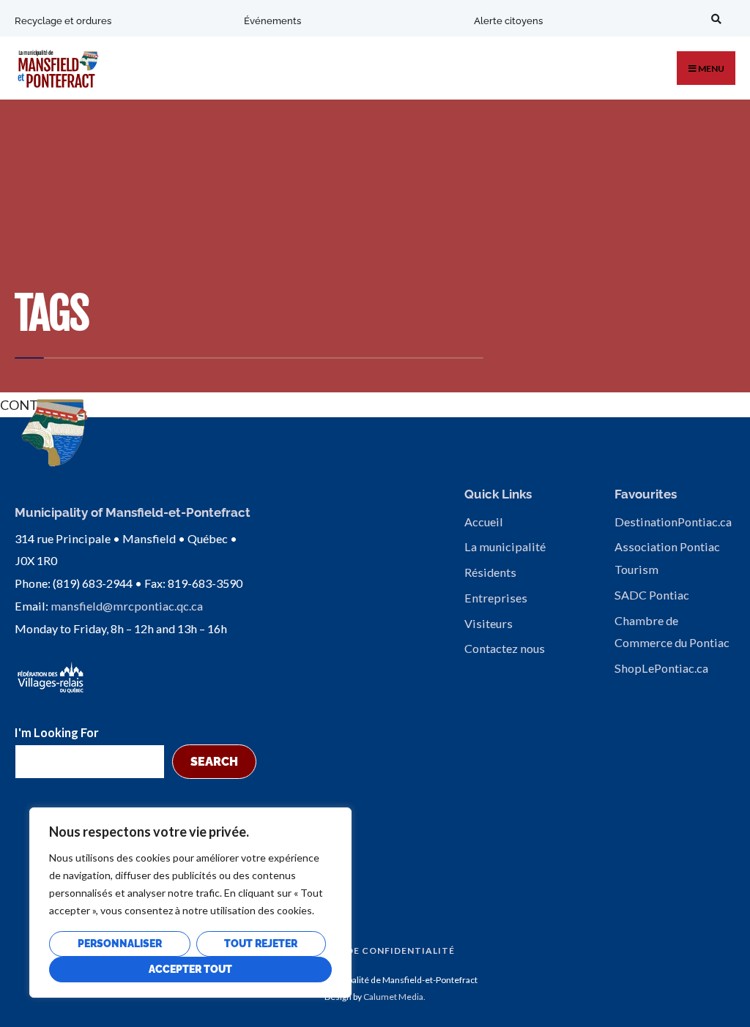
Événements (272, 20)
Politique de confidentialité (372, 950)
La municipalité (505, 546)
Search (214, 762)
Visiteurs (488, 623)
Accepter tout (190, 969)
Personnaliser (120, 943)
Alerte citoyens (508, 20)
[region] (190, 902)
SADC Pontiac (652, 595)
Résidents (490, 572)
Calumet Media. (394, 996)
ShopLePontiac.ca (661, 668)
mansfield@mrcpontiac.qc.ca (127, 606)
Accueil (483, 522)
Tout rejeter (260, 943)
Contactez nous (504, 648)
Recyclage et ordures (63, 20)
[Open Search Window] (714, 18)
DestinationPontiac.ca (673, 522)
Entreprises (495, 598)
